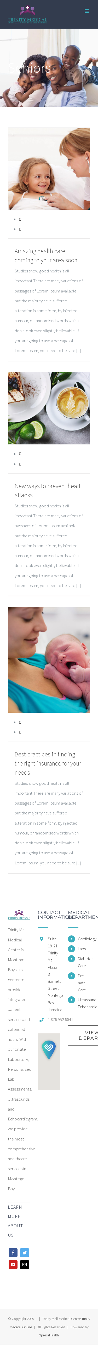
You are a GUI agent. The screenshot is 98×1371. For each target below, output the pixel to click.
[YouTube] (13, 1264)
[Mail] (24, 1264)
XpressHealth (49, 1335)
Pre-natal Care (82, 982)
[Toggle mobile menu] (87, 11)
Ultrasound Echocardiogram (84, 1003)
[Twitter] (24, 1252)
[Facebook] (13, 1252)
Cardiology (84, 938)
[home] (19, 915)
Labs (82, 948)
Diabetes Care (84, 962)
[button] (49, 1050)
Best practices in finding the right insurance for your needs (48, 763)
